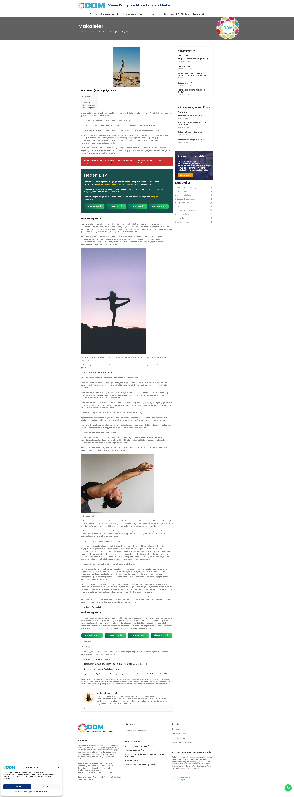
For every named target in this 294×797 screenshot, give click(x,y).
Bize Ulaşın (176, 729)
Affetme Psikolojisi (92, 607)
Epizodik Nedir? (185, 83)
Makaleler (93, 32)
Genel (101, 32)
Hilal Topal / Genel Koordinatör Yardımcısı (192, 123)
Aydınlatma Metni (40, 792)
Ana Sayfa (82, 32)
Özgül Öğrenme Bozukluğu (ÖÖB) (193, 59)
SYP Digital (181, 780)
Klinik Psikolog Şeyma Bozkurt (191, 140)
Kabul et (17, 786)
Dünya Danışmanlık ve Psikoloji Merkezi (139, 5)
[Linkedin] (82, 709)
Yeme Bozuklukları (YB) (188, 66)
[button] (58, 767)
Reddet (46, 786)
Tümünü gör (183, 55)
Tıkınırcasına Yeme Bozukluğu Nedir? (191, 91)
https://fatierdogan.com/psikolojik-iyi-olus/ (101, 669)
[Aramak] (203, 14)
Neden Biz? (87, 103)
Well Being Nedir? (89, 105)
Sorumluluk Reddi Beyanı (23, 792)
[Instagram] (84, 709)
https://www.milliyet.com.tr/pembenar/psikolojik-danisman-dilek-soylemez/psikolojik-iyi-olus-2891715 (126, 674)
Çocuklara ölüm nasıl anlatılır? (98, 372)
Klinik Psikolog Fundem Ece (190, 116)
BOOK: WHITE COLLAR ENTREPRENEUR (97, 659)
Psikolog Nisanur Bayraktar (190, 132)
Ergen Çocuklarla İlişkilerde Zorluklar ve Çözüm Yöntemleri (192, 74)
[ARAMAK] (166, 730)
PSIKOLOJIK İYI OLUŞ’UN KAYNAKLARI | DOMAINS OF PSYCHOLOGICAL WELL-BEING (114, 664)
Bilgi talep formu (178, 738)
